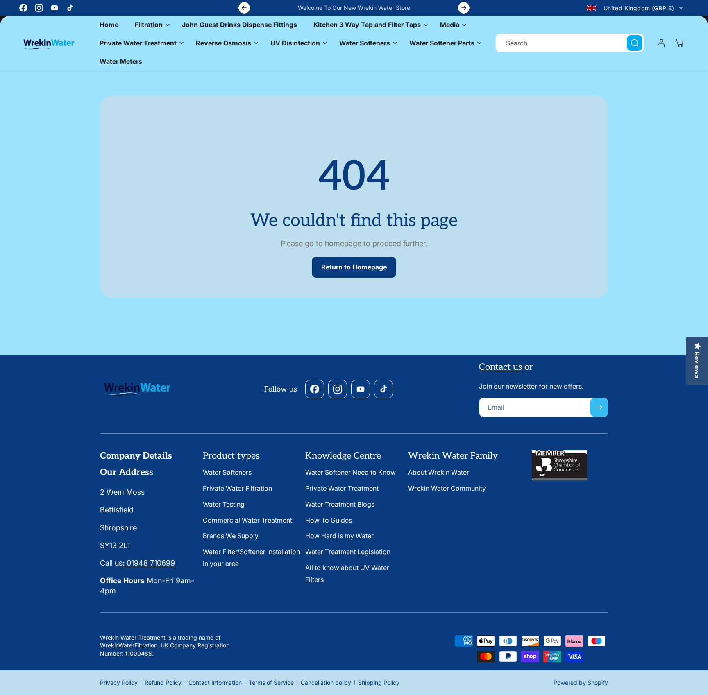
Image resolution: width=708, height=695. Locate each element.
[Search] (634, 43)
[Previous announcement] (244, 8)
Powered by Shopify (581, 682)
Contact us (500, 367)
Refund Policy (163, 682)
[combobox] (570, 43)
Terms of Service (271, 682)
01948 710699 (149, 563)
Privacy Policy (119, 682)
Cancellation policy (326, 682)
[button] (150, 25)
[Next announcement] (464, 8)
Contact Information (215, 682)
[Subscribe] (599, 407)
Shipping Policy (378, 682)
